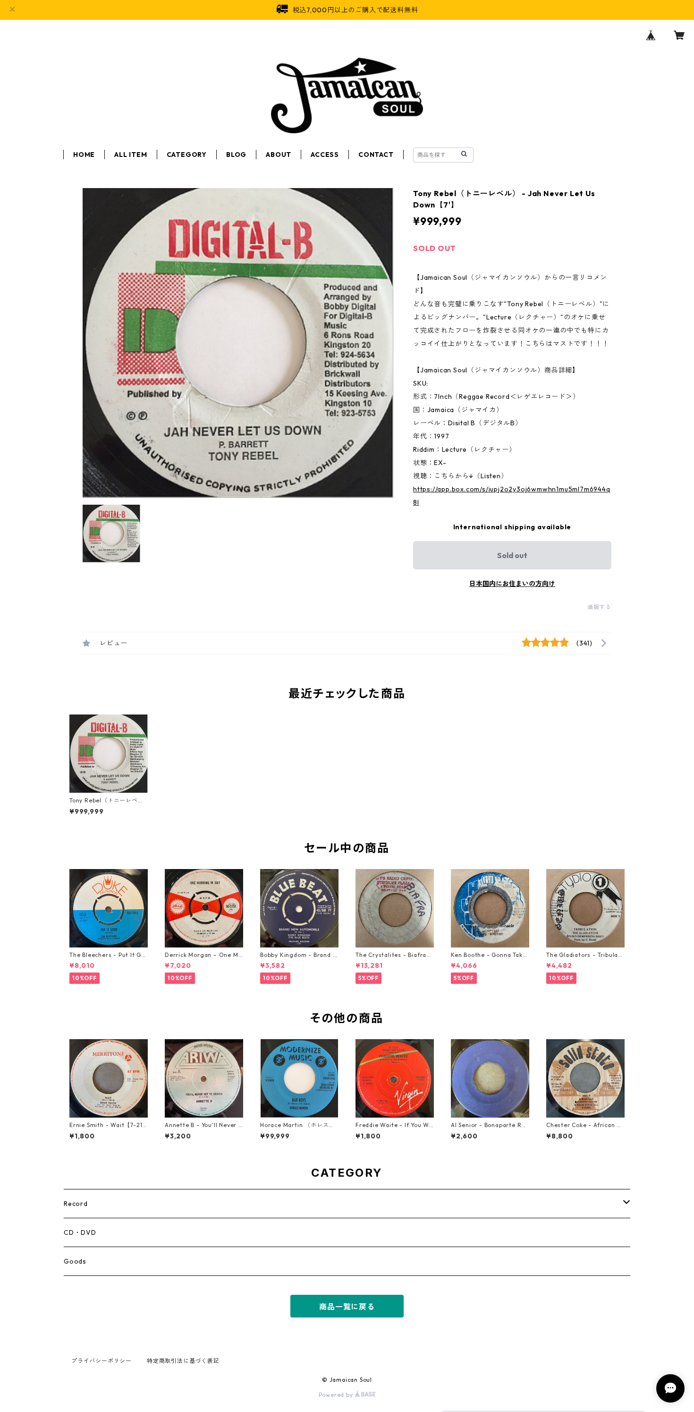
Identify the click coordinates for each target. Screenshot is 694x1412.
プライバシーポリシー (101, 1360)
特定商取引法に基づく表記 (183, 1360)
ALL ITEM (130, 154)
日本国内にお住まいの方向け (512, 583)
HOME (84, 154)
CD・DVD (80, 1232)
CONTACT (376, 154)
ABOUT (278, 154)
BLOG (236, 154)
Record (76, 1203)
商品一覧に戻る (347, 1306)
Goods (75, 1261)
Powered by (337, 1394)
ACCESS (325, 154)
